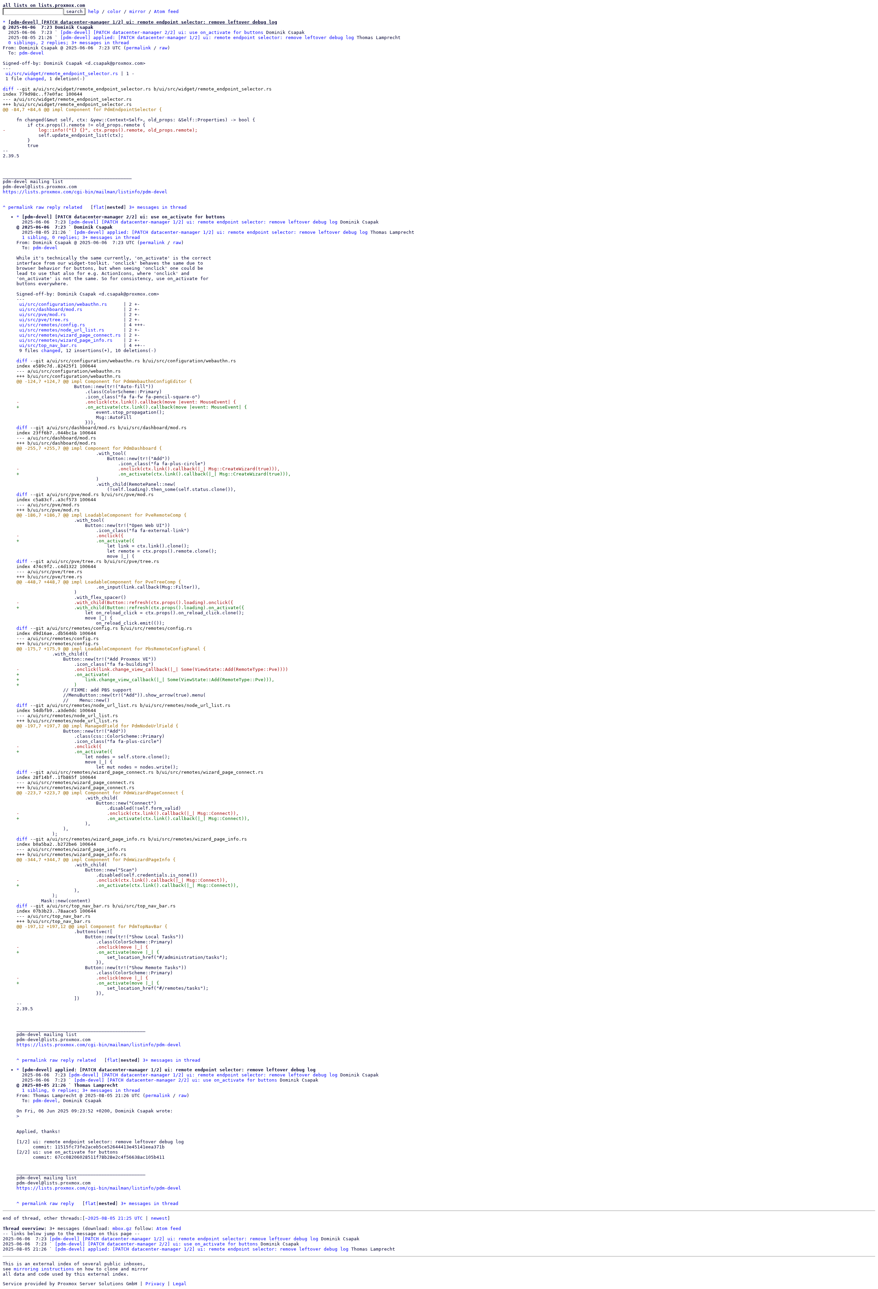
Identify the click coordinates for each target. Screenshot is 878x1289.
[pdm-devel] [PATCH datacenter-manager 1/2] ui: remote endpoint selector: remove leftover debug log (203, 222)
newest (159, 1218)
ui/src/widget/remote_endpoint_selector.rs (61, 73)
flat (98, 207)
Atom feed (166, 11)
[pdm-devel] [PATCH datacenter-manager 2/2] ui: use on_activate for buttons (161, 32)
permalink (138, 47)
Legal (180, 1283)
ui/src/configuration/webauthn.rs (63, 304)
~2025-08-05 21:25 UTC (114, 1218)
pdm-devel (31, 53)
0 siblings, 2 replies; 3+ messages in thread (68, 42)
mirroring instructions (44, 1269)
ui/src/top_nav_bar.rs (48, 345)
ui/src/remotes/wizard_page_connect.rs (70, 335)
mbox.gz (122, 1228)
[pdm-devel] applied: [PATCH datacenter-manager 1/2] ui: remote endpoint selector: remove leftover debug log (207, 37)
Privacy (155, 1283)
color (114, 11)
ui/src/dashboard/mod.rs (50, 309)
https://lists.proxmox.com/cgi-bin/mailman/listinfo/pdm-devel (85, 191)
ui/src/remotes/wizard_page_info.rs (65, 340)
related (72, 207)
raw (163, 47)
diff (8, 89)
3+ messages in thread (158, 207)
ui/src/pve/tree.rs (44, 319)
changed (34, 78)
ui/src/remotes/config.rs (52, 324)
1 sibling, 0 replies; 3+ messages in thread (81, 237)
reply (53, 207)
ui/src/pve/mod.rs (42, 314)
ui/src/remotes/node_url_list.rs (61, 330)
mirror (137, 11)
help (93, 11)
